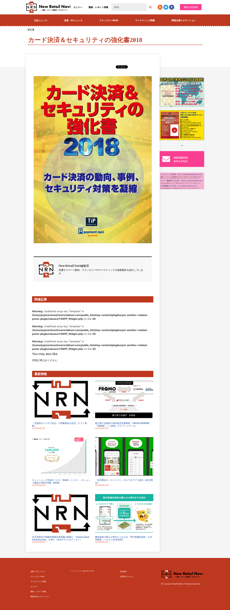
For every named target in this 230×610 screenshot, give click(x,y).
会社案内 (123, 571)
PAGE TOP (222, 589)
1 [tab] (182, 145)
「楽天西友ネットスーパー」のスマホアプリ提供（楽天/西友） (124, 481)
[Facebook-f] (171, 7)
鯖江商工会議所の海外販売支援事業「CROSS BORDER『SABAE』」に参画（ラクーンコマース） (122, 424)
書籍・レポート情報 (98, 7)
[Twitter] (165, 7)
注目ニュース (40, 20)
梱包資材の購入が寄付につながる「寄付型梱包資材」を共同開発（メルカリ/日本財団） (123, 538)
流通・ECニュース (73, 20)
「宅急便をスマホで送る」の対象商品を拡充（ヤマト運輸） (59, 424)
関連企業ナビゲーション (184, 20)
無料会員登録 (181, 161)
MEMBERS (181, 158)
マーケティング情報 (145, 20)
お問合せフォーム (126, 576)
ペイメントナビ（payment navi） (82, 571)
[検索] (150, 7)
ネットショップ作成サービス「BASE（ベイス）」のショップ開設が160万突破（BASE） (61, 481)
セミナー (78, 7)
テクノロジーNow (109, 20)
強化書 (30, 29)
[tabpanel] (182, 125)
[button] (191, 7)
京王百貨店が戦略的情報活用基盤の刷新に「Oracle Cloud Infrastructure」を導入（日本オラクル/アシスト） (60, 538)
